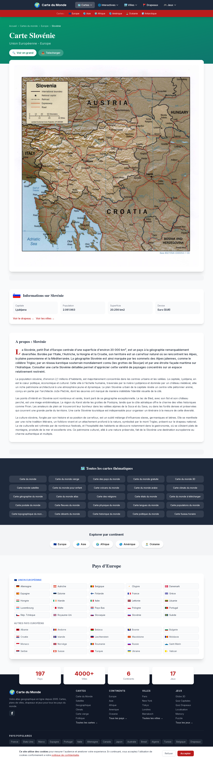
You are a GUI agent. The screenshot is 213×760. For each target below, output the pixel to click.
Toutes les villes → (152, 718)
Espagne (54, 741)
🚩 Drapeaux (150, 5)
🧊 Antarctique (149, 13)
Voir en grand (22, 52)
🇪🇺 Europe (74, 13)
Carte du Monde (84, 696)
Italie (79, 741)
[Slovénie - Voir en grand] (106, 166)
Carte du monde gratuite (145, 479)
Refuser (169, 753)
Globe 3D (180, 696)
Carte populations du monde (185, 505)
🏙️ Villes (129, 5)
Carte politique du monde (146, 514)
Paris (144, 696)
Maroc (41, 741)
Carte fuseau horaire (185, 514)
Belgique (181, 741)
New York (147, 700)
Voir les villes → (45, 318)
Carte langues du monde (146, 505)
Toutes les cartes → (87, 722)
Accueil (13, 26)
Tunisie (167, 741)
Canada (107, 741)
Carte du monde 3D (185, 479)
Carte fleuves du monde (67, 505)
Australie (131, 741)
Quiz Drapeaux (183, 705)
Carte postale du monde (27, 505)
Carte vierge (82, 714)
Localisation (182, 709)
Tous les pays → (118, 718)
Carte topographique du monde (28, 514)
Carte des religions (106, 496)
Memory (180, 714)
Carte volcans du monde (106, 487)
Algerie (155, 741)
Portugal (68, 741)
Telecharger (50, 52)
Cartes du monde (29, 26)
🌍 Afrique (99, 13)
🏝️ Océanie (132, 13)
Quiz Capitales (183, 700)
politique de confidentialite (65, 755)
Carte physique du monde (106, 505)
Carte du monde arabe (145, 487)
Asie (111, 700)
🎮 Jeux (168, 5)
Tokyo (145, 705)
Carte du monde (28, 479)
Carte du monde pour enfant (67, 487)
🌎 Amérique (115, 13)
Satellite (80, 700)
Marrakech (147, 714)
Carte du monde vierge (67, 479)
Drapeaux (196, 741)
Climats (79, 709)
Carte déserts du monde (67, 514)
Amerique (114, 709)
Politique (80, 718)
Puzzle (179, 718)
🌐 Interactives (106, 5)
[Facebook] (12, 713)
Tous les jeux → (184, 722)
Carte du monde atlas (67, 496)
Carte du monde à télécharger (185, 496)
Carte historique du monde (106, 514)
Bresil (144, 741)
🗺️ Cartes (83, 5)
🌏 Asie (87, 13)
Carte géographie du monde (28, 496)
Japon (119, 741)
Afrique (112, 705)
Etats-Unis (28, 741)
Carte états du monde (146, 496)
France (14, 741)
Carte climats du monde (185, 487)
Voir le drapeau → (23, 318)
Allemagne (92, 741)
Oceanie (113, 714)
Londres (146, 709)
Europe (44, 26)
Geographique (83, 705)
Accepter (186, 753)
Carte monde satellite (28, 487)
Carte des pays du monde (106, 479)
